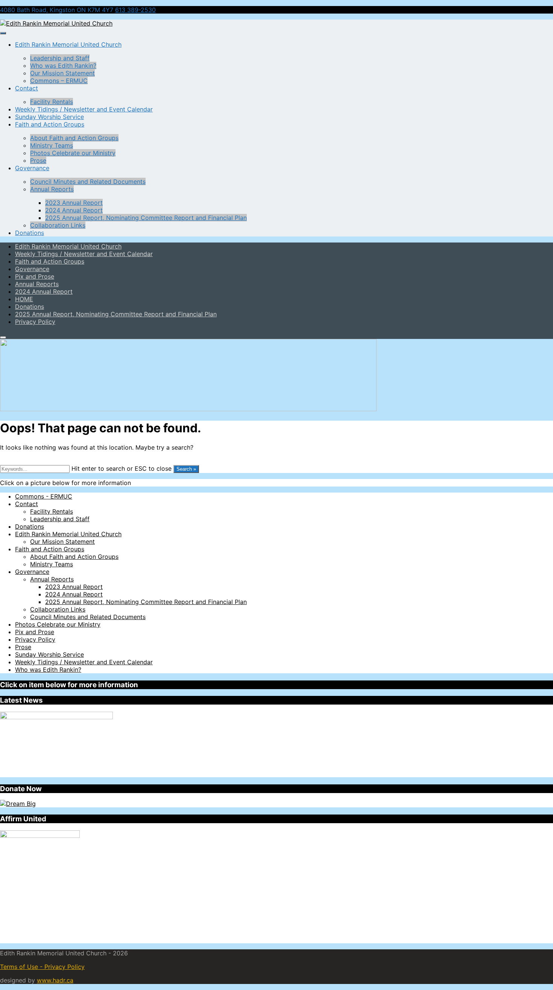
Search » (186, 469)
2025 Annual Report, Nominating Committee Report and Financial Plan (146, 217)
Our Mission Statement (62, 73)
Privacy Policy (35, 639)
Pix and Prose (34, 632)
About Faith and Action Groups (74, 138)
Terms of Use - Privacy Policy (42, 966)
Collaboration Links (57, 225)
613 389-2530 (135, 10)
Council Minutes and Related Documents (88, 181)
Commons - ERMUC (43, 496)
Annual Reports (52, 189)
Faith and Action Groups (49, 124)
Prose (38, 160)
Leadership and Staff (60, 58)
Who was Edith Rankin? (63, 65)
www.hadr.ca (55, 980)
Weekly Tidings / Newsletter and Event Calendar (84, 109)
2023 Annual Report (74, 202)
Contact (26, 88)
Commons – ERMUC (59, 80)
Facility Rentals (51, 101)
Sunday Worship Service (49, 117)
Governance (32, 168)
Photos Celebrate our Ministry (72, 153)
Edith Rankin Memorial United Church (68, 44)
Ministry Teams (51, 145)
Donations (29, 232)
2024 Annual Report (74, 210)
